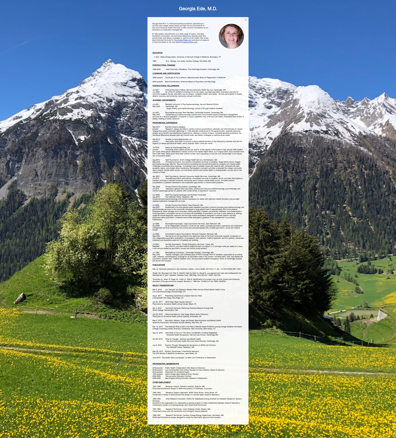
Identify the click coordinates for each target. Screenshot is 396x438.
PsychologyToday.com (183, 40)
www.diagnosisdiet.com (183, 139)
